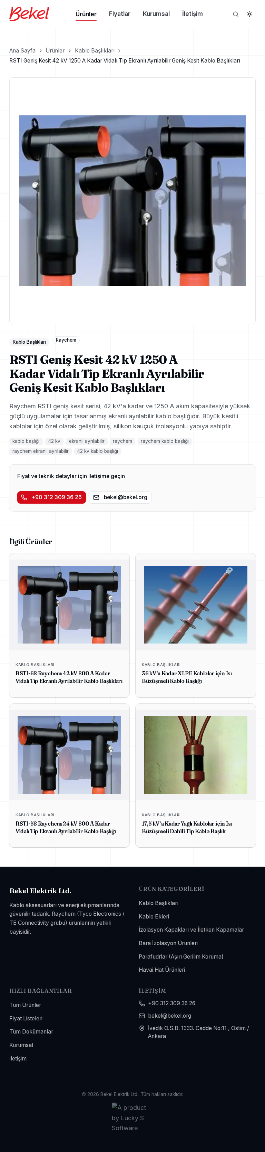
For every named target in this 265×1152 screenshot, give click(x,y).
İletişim (192, 13)
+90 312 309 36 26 (57, 497)
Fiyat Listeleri (25, 1018)
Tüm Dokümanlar (31, 1031)
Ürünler (86, 14)
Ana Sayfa (22, 50)
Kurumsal (156, 13)
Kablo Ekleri (154, 916)
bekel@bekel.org (125, 497)
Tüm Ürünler (25, 1005)
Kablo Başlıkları (95, 50)
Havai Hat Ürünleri (162, 970)
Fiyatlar (119, 13)
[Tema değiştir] (249, 14)
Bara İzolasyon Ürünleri (168, 943)
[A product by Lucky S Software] (132, 1118)
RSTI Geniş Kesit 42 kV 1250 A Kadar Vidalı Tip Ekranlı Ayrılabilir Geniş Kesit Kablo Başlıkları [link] (124, 60)
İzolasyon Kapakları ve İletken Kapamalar (191, 929)
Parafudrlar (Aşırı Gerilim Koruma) (181, 956)
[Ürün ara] (235, 14)
